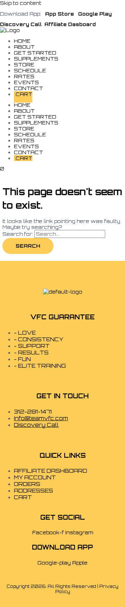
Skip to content (20, 3)
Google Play (95, 14)
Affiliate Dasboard (70, 24)
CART (24, 94)
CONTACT (28, 152)
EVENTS (26, 146)
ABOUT (24, 111)
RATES (24, 140)
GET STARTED (35, 117)
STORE (24, 128)
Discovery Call (21, 24)
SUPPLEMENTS (36, 59)
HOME (22, 105)
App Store (59, 14)
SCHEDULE (30, 134)
